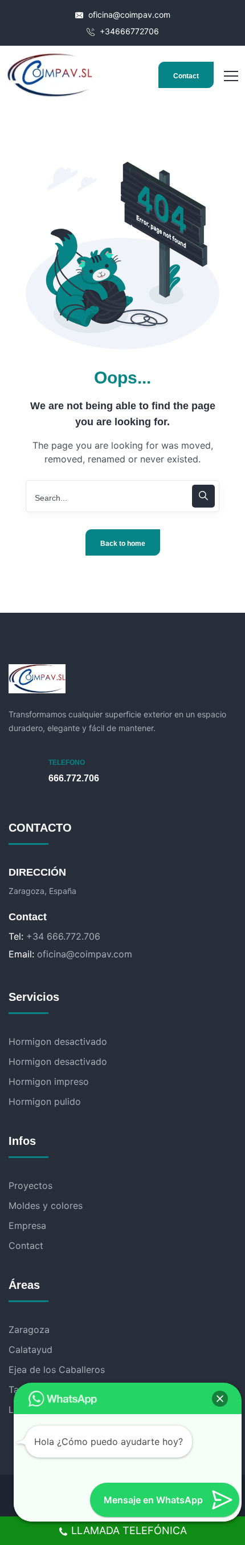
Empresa (27, 1225)
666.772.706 (73, 778)
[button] (220, 1399)
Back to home (122, 544)
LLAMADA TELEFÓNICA (129, 1530)
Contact (186, 76)
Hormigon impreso (49, 1081)
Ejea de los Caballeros (57, 1369)
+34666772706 (128, 31)
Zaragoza (29, 1329)
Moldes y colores (46, 1205)
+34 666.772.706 (63, 936)
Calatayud (30, 1349)
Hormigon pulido (45, 1101)
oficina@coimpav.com (128, 14)
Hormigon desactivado (58, 1041)
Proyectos (30, 1185)
